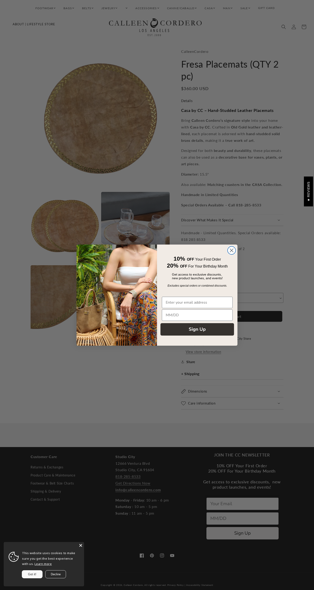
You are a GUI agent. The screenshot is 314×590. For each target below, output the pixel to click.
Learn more (43, 564)
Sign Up (197, 329)
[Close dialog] (232, 250)
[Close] (80, 545)
